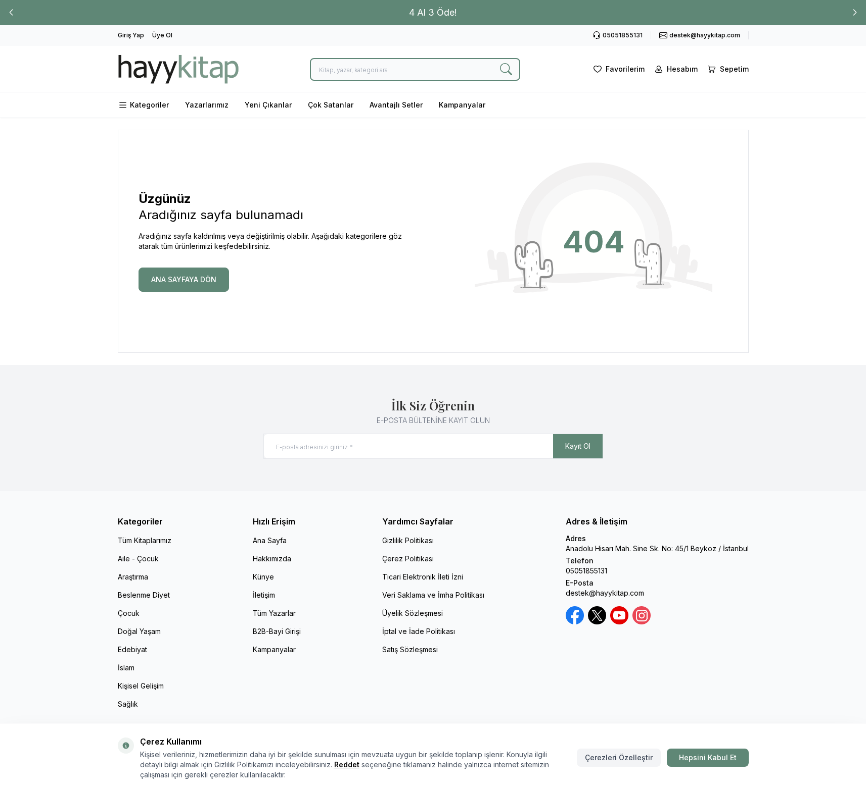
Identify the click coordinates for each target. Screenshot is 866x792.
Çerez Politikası (408, 558)
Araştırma (133, 576)
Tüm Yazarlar (274, 613)
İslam (126, 667)
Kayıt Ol (577, 446)
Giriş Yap (131, 35)
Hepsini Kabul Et (708, 757)
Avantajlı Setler (396, 104)
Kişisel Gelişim (141, 685)
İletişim (264, 595)
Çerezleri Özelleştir (619, 757)
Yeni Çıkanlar (268, 104)
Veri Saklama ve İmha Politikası (433, 595)
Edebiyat (132, 649)
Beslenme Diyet (144, 595)
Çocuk (129, 613)
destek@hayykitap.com (605, 593)
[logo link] (178, 69)
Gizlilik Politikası (408, 540)
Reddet (346, 764)
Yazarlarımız (207, 104)
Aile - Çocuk (138, 558)
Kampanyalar (462, 104)
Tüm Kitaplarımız (144, 540)
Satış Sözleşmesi (410, 649)
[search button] (506, 69)
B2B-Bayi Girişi (277, 631)
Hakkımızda (272, 558)
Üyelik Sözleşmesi (412, 613)
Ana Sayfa (270, 540)
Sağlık (128, 704)
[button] (11, 13)
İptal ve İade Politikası (418, 631)
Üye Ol (162, 35)
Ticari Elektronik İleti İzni (422, 576)
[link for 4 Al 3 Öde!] (433, 12)
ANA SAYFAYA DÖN (183, 279)
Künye (263, 576)
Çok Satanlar (330, 104)
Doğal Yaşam (139, 631)
